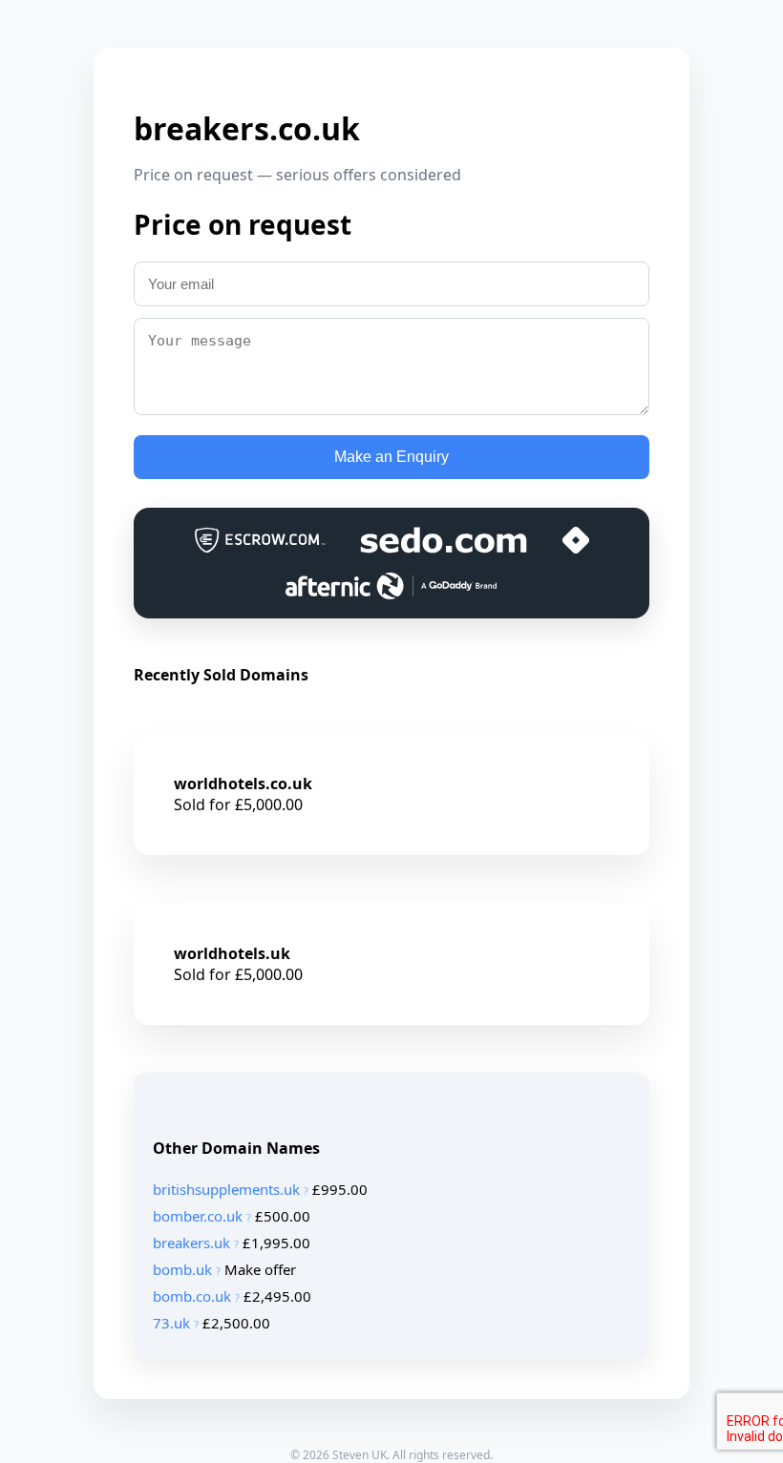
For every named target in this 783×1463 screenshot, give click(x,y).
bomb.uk (182, 1269)
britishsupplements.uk (226, 1189)
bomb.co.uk (192, 1296)
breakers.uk (191, 1242)
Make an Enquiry (391, 457)
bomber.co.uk (198, 1215)
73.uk (171, 1322)
